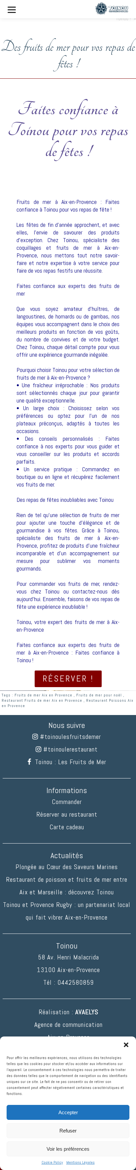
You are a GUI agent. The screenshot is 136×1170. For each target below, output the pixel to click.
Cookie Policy (52, 1162)
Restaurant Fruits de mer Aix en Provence (42, 700)
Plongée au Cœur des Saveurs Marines (67, 866)
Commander (67, 801)
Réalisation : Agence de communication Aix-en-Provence (68, 1024)
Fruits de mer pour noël (99, 695)
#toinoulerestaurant (70, 749)
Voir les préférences (68, 1149)
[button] (126, 1044)
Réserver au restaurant (66, 814)
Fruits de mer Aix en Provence (43, 695)
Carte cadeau (67, 827)
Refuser (68, 1130)
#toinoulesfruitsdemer (70, 736)
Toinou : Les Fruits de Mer (70, 762)
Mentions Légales (80, 1162)
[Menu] (12, 9)
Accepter (68, 1112)
